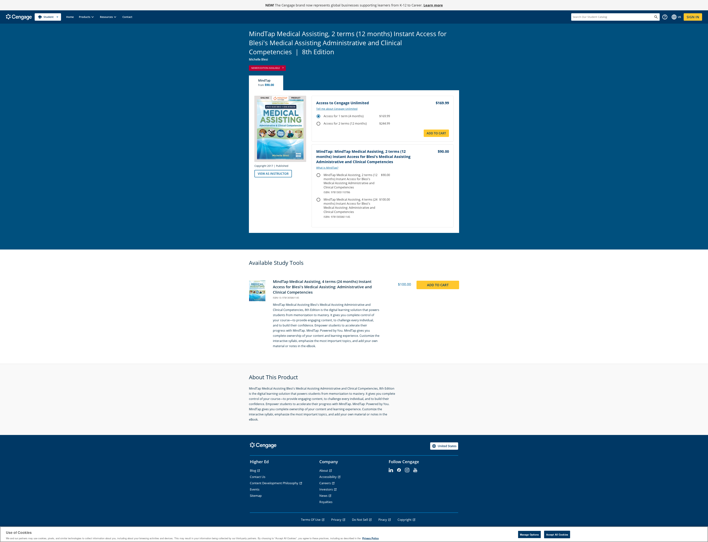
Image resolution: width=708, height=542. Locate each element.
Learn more (433, 5)
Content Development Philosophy (274, 483)
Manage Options (529, 534)
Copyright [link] (405, 519)
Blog (253, 470)
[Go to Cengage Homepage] (19, 16)
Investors (326, 489)
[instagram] (407, 470)
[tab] (266, 82)
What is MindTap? (327, 167)
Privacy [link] (336, 519)
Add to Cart (436, 133)
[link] (70, 17)
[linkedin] (391, 470)
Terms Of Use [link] (311, 519)
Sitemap (256, 495)
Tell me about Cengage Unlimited (337, 108)
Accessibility (328, 477)
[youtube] (415, 470)
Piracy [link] (383, 519)
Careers (325, 483)
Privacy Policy (370, 538)
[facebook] (399, 470)
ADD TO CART (438, 285)
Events (254, 489)
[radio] (318, 116)
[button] (87, 17)
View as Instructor (273, 174)
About (324, 470)
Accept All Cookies (557, 534)
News (323, 495)
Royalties (325, 502)
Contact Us (257, 477)
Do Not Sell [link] (360, 519)
